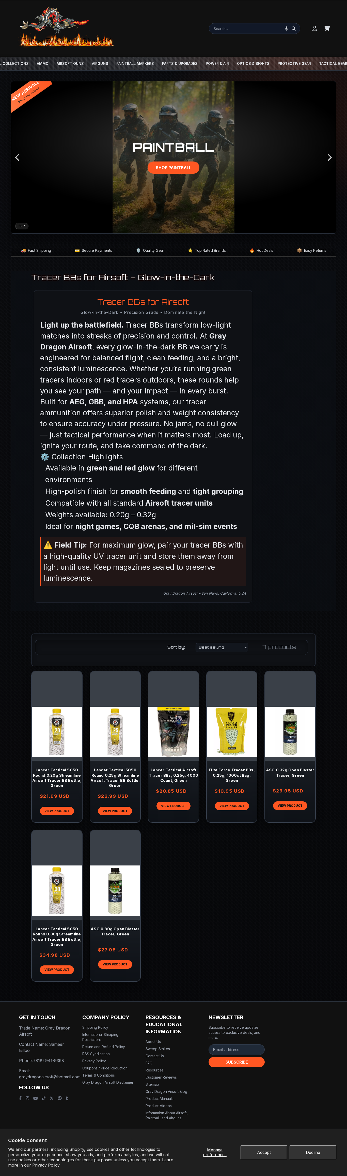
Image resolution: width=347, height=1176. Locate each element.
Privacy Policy (46, 1165)
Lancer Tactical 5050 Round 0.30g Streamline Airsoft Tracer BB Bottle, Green (57, 937)
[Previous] (17, 157)
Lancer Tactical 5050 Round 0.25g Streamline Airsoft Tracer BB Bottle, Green (115, 778)
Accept (264, 1152)
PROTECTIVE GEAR (294, 63)
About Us (153, 1041)
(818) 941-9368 (49, 1060)
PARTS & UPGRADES (180, 63)
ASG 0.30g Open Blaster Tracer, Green (115, 931)
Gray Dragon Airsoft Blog (166, 1091)
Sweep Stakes (158, 1049)
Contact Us (155, 1056)
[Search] (293, 28)
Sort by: (176, 647)
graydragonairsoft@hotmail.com (50, 1076)
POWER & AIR (217, 63)
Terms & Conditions (98, 1075)
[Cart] (327, 28)
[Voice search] (286, 28)
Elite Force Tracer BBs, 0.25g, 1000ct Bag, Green (232, 775)
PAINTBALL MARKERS (135, 63)
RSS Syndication (96, 1054)
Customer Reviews (161, 1077)
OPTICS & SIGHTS (253, 63)
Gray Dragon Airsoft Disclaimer (107, 1082)
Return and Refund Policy (103, 1047)
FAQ (149, 1063)
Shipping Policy (95, 1027)
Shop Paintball (173, 167)
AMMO (43, 63)
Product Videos (159, 1106)
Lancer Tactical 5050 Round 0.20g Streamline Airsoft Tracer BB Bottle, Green (57, 778)
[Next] (329, 157)
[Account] (314, 28)
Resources (155, 1070)
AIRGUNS (100, 63)
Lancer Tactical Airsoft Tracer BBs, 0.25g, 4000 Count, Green (173, 775)
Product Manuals (160, 1098)
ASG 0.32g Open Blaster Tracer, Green (290, 772)
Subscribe (237, 1062)
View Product (56, 811)
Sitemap (152, 1084)
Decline (313, 1152)
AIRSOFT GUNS (70, 63)
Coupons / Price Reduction (105, 1068)
